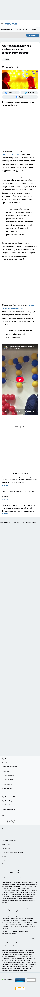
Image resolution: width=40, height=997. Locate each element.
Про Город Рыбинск (8, 788)
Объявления (6, 844)
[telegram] (24, 427)
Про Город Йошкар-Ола (9, 766)
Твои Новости (6, 763)
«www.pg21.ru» (17, 871)
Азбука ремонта (6, 29)
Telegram (5, 829)
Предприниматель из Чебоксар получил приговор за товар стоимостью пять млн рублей (18, 495)
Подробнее (6, 928)
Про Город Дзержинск (9, 801)
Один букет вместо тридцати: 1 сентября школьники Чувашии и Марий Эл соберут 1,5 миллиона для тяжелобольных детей (18, 509)
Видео (6, 59)
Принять (32, 35)
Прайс (4, 856)
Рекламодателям (7, 860)
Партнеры (5, 864)
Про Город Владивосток (9, 804)
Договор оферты (7, 848)
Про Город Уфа (6, 792)
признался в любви (10, 154)
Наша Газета (6, 771)
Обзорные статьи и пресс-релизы (12, 852)
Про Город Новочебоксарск (10, 759)
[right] (38, 29)
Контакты (5, 836)
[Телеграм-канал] (29, 92)
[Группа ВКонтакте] (11, 92)
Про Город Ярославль (8, 779)
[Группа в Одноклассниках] (7, 821)
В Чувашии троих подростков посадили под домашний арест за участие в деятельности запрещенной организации (19, 481)
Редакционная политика (9, 840)
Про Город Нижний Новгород (11, 797)
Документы (33, 29)
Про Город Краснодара (9, 809)
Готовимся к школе (20, 29)
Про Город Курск (7, 784)
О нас (4, 833)
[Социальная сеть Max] (20, 97)
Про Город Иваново (8, 775)
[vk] (17, 427)
